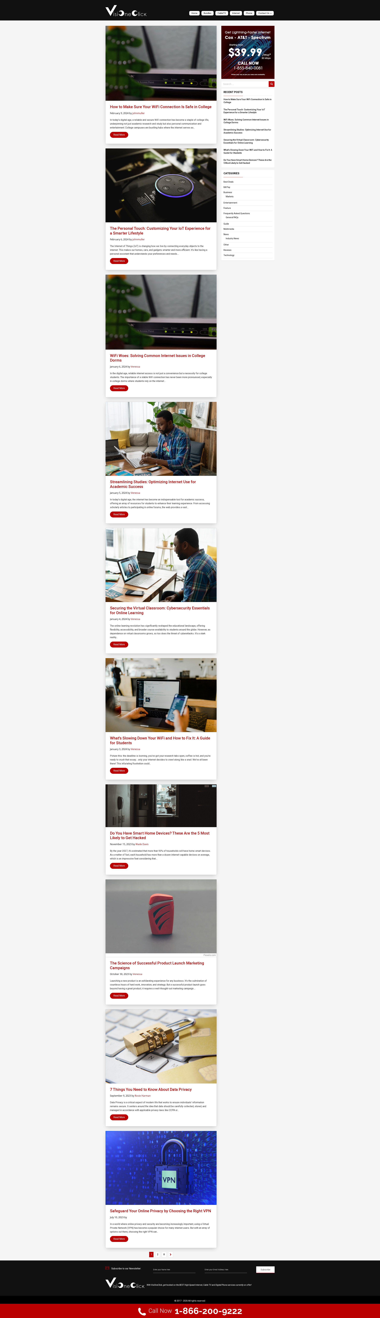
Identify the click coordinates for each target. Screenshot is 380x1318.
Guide (226, 224)
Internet (236, 13)
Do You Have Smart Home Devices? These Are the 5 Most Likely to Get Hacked (247, 161)
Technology (229, 255)
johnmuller (138, 113)
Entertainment (230, 203)
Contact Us (264, 13)
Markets (229, 196)
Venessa (135, 366)
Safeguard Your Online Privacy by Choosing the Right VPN (160, 1211)
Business (228, 192)
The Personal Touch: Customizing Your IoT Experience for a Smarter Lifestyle (244, 111)
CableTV (222, 13)
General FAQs (232, 217)
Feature (227, 208)
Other (226, 245)
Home (194, 13)
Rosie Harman (143, 1095)
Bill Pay (227, 187)
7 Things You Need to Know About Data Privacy (151, 1089)
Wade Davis (142, 844)
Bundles (207, 13)
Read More (119, 134)
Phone (249, 13)
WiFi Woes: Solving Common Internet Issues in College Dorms (246, 121)
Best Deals (228, 182)
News (226, 234)
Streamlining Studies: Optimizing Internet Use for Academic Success (247, 131)
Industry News (232, 238)
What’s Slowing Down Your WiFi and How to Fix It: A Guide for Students (248, 151)
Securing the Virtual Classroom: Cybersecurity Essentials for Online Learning (246, 141)
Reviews (227, 250)
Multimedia (229, 229)
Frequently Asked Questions (237, 213)
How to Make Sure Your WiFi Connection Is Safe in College (247, 101)
